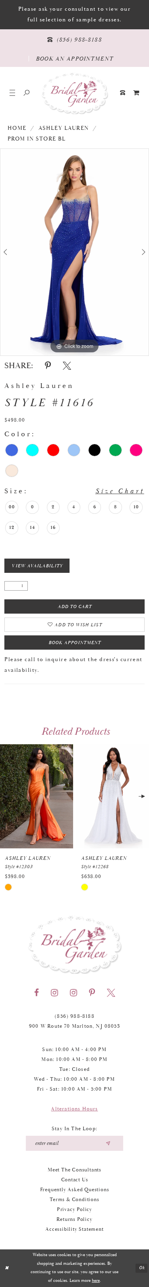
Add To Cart (75, 607)
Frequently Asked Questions (74, 1189)
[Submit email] (107, 1143)
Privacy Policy (74, 1209)
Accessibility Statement (74, 1229)
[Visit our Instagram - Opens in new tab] (54, 993)
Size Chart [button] (119, 491)
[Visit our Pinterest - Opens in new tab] (92, 993)
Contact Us (74, 1180)
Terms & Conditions (74, 1199)
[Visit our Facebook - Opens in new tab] (36, 993)
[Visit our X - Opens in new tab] (111, 993)
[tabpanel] (74, 252)
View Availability (37, 566)
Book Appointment (74, 643)
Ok (142, 1268)
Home (17, 128)
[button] (12, 93)
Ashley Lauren (64, 128)
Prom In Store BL (37, 139)
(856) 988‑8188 (74, 1016)
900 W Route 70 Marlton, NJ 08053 (74, 1026)
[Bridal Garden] (74, 93)
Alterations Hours (74, 1109)
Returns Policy (74, 1219)
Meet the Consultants (74, 1170)
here (96, 1280)
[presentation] (36, 796)
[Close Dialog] (7, 1268)
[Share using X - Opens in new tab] (67, 366)
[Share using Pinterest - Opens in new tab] (48, 366)
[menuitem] (136, 93)
